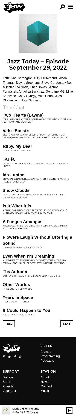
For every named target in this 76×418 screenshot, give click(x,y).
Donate (8, 377)
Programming (50, 356)
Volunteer (9, 391)
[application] (69, 410)
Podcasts (47, 360)
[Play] (69, 410)
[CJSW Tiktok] (20, 356)
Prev (8, 323)
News (44, 382)
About (45, 377)
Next (67, 323)
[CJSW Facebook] (15, 356)
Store (6, 382)
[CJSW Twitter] (9, 356)
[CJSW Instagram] (4, 356)
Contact (46, 386)
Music (45, 391)
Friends (8, 386)
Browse (46, 352)
